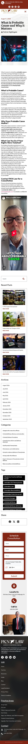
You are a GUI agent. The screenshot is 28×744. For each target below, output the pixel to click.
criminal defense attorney (13, 506)
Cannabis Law (9, 486)
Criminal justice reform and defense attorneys (12, 441)
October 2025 (6, 416)
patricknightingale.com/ (7, 191)
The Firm (3, 670)
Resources (3, 673)
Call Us (14, 606)
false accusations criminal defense (11, 464)
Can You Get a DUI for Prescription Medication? (14, 372)
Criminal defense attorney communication (13, 434)
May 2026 (5, 395)
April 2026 (5, 399)
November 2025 (7, 412)
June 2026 (5, 392)
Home (2, 666)
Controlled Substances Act (13, 494)
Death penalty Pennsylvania (10, 445)
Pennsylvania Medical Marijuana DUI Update (13, 350)
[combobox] (10, 279)
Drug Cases (4, 704)
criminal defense (9, 502)
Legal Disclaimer (5, 688)
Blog (2, 681)
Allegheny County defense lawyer (13, 478)
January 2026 (6, 405)
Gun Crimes (4, 713)
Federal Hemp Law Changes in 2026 (11, 328)
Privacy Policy (4, 692)
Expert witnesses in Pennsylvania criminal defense (13, 459)
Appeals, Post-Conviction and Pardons (11, 721)
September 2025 (7, 419)
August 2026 (6, 385)
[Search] (24, 279)
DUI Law (3, 707)
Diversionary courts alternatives (11, 449)
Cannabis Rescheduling (12, 490)
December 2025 (7, 409)
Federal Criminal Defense (7, 718)
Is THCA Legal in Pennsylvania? (10, 306)
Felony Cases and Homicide (8, 710)
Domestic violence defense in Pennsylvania (14, 452)
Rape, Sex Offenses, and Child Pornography (12, 715)
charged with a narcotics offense (11, 430)
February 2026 (7, 402)
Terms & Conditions (6, 695)
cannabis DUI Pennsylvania (13, 482)
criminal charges (9, 498)
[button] (25, 11)
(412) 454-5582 (14, 2)
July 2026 (5, 389)
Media (2, 677)
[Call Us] (14, 600)
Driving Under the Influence (10, 455)
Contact (3, 684)
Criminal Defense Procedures (10, 437)
